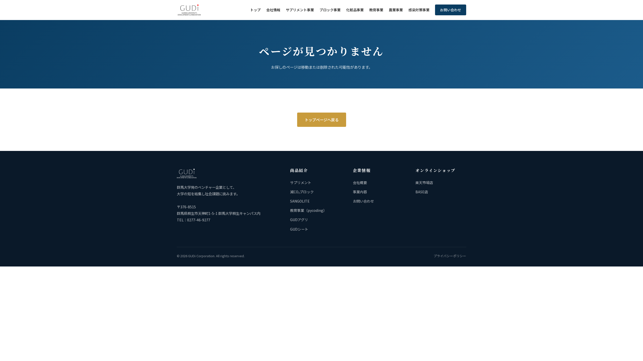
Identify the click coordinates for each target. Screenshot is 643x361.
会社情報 (273, 9)
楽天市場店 (424, 182)
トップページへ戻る (322, 119)
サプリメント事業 (300, 9)
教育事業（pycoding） (308, 210)
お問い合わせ (450, 9)
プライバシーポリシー (450, 255)
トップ (255, 9)
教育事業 (376, 9)
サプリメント (300, 182)
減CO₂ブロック (302, 191)
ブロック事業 (330, 9)
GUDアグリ (299, 219)
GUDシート (299, 229)
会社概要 (360, 182)
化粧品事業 (355, 9)
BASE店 (421, 191)
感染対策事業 (419, 9)
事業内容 (360, 191)
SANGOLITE (300, 201)
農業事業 (396, 9)
